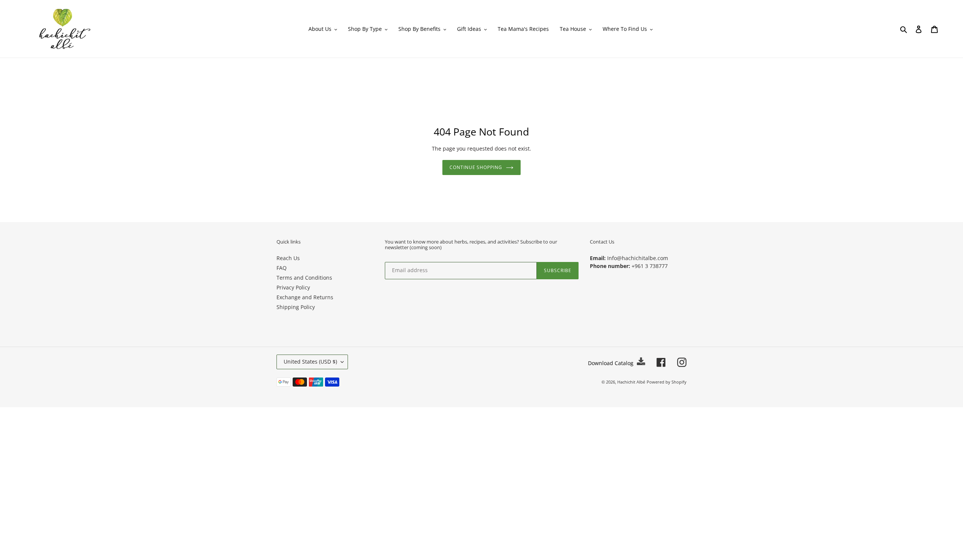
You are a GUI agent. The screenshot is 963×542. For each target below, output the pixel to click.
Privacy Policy (293, 287)
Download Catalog (611, 363)
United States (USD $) (310, 361)
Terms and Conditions (304, 277)
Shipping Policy (295, 307)
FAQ (281, 267)
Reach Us (288, 258)
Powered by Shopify (667, 382)
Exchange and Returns (304, 297)
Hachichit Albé (631, 382)
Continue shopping (476, 167)
